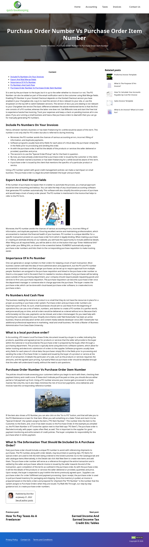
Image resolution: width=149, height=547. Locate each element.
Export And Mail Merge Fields (23, 79)
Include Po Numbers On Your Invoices (27, 76)
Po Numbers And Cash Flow (22, 85)
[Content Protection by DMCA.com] (137, 538)
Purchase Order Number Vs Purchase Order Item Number (36, 88)
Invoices (117, 6)
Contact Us (134, 6)
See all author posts (24, 500)
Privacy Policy (12, 539)
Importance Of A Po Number (23, 82)
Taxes (105, 6)
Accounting (91, 6)
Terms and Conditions (42, 539)
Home (77, 6)
